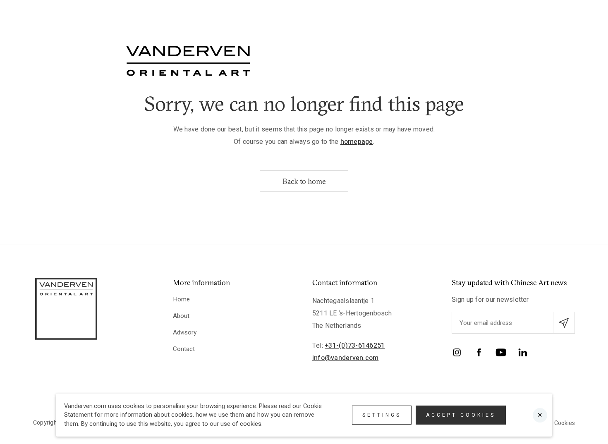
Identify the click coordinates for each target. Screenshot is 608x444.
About (181, 315)
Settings (381, 415)
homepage (356, 142)
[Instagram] (457, 354)
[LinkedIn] (522, 354)
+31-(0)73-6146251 (355, 346)
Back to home (304, 181)
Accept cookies (460, 415)
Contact (184, 348)
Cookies (564, 423)
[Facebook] (479, 354)
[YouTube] (500, 354)
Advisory (184, 332)
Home (181, 299)
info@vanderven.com (345, 358)
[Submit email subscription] (564, 323)
